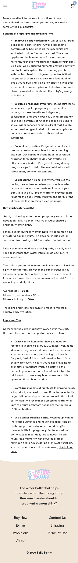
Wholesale (21, 532)
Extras (21, 525)
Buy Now (20, 517)
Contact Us (57, 517)
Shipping (57, 525)
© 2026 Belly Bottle (39, 552)
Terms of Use (57, 532)
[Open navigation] (5, 5)
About (20, 540)
